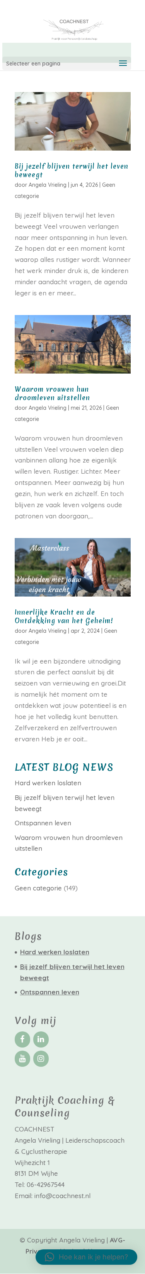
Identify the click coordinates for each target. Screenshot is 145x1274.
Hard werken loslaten (48, 783)
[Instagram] (41, 1059)
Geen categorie (38, 888)
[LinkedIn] (41, 1039)
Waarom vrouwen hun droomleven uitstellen (52, 393)
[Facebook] (22, 1039)
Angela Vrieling (48, 184)
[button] (86, 1257)
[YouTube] (22, 1059)
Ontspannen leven (43, 823)
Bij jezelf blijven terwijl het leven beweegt (71, 170)
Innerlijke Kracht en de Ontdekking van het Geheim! (64, 616)
